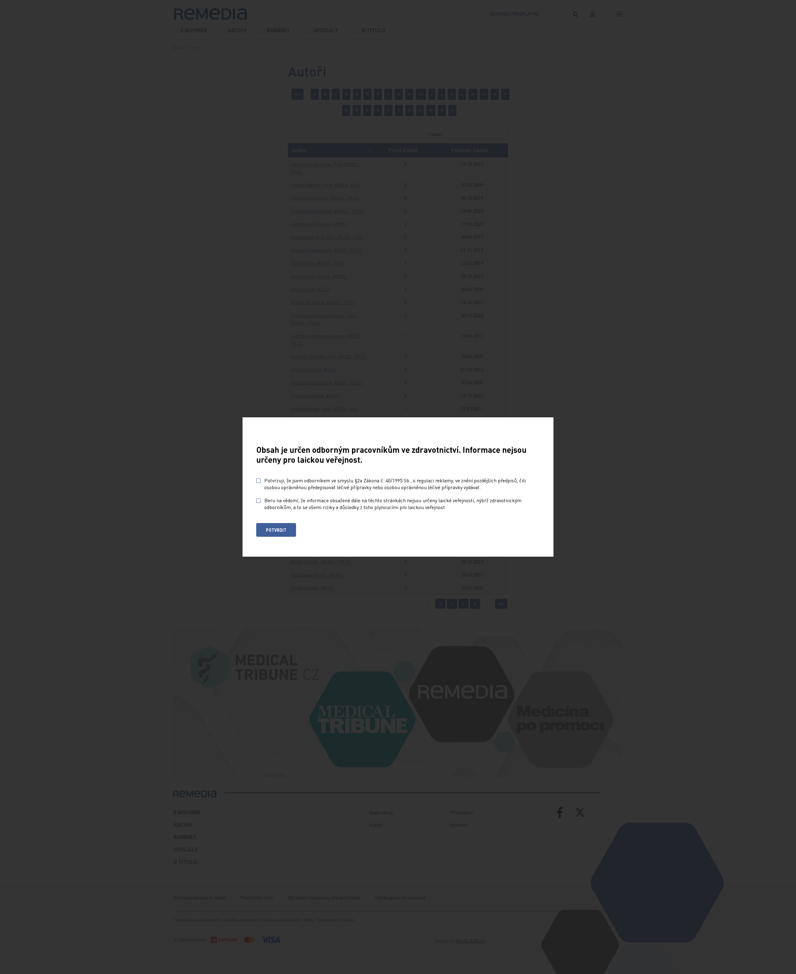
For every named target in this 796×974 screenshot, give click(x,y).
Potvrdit (276, 530)
